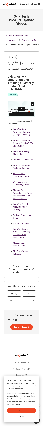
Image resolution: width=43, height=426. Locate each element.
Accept (21, 410)
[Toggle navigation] (38, 3)
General (12, 40)
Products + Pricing (21, 369)
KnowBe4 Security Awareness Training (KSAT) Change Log (21, 132)
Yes (22, 63)
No (31, 63)
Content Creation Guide (23, 159)
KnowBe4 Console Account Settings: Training (21, 207)
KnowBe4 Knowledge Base (17, 35)
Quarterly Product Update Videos (24, 44)
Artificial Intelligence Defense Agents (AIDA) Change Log (23, 143)
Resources (21, 375)
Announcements (29, 40)
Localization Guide (21, 223)
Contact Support (21, 327)
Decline (21, 416)
